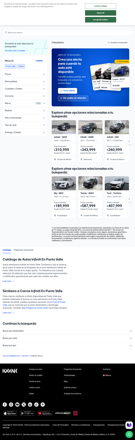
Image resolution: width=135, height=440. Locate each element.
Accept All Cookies (100, 20)
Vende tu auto (34, 381)
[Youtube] (17, 404)
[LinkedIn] (30, 404)
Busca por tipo (9, 345)
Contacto (106, 369)
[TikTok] (36, 404)
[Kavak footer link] (10, 381)
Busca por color (10, 338)
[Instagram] (11, 404)
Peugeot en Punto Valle (37, 308)
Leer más (7, 281)
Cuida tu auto (34, 387)
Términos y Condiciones (80, 425)
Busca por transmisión (13, 331)
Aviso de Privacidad (60, 425)
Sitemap (6, 428)
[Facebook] (5, 404)
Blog (66, 381)
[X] (24, 404)
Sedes (31, 394)
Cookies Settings (100, 6)
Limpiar (39, 60)
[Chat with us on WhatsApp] (129, 434)
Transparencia (99, 425)
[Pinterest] (43, 404)
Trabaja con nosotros (72, 394)
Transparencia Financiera (117, 425)
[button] (10, 66)
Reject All (100, 13)
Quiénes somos (70, 387)
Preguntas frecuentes (23, 250)
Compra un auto (35, 369)
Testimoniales (69, 375)
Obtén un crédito (36, 375)
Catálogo (7, 250)
